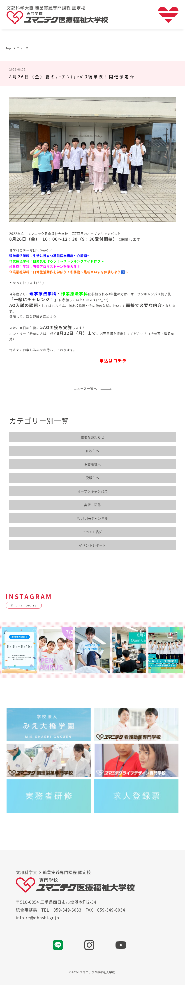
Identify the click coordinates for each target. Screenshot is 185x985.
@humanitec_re (24, 605)
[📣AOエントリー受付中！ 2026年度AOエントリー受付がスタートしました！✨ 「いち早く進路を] (165, 650)
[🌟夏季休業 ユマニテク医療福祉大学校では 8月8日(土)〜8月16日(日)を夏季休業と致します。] (19, 650)
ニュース (22, 48)
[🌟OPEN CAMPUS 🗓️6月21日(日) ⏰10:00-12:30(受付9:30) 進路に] (92, 650)
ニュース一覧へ (87, 388)
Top (8, 48)
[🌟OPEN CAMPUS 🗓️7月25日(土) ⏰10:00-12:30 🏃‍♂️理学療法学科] (56, 650)
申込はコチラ (113, 360)
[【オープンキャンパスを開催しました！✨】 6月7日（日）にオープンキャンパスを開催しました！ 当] (129, 650)
